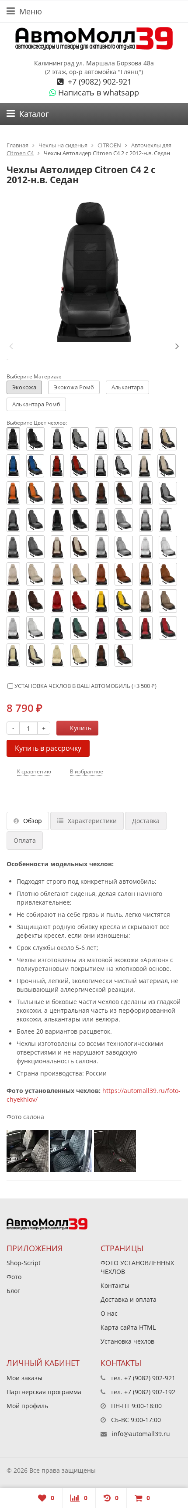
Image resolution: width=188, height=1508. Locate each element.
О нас (109, 1313)
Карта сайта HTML (128, 1327)
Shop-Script (24, 1263)
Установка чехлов (127, 1341)
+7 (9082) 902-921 (99, 81)
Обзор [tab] (32, 821)
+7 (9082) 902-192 (149, 1392)
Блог (13, 1291)
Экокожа (24, 387)
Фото (14, 1277)
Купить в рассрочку (48, 748)
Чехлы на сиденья (62, 145)
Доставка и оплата (129, 1299)
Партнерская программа (44, 1392)
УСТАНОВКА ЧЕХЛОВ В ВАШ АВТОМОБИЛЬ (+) (85, 686)
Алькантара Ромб (36, 404)
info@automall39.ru (141, 1434)
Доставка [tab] (146, 821)
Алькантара (127, 387)
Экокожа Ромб (74, 387)
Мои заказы (24, 1378)
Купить (80, 728)
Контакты (115, 1285)
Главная (17, 145)
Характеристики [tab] (92, 821)
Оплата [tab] (25, 840)
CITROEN (109, 145)
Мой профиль (27, 1406)
